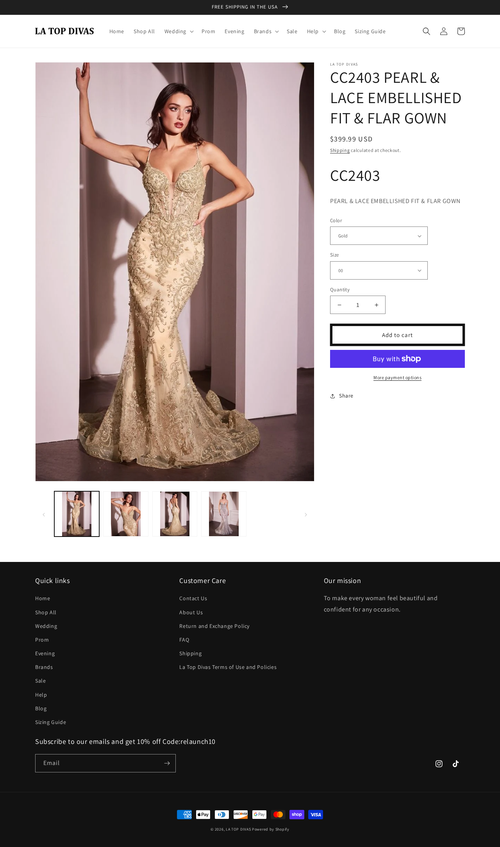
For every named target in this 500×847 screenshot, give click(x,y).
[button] (178, 31)
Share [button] (346, 395)
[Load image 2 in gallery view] (125, 513)
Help (41, 694)
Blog (40, 708)
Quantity (340, 289)
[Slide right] (305, 513)
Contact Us (193, 598)
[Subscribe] (166, 763)
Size (334, 254)
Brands (44, 666)
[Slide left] (43, 513)
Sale (40, 680)
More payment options (397, 377)
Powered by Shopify (270, 829)
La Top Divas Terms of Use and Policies (228, 666)
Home (42, 598)
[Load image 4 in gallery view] (223, 513)
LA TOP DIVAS (239, 829)
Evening (45, 653)
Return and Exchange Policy (214, 625)
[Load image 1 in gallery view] (76, 513)
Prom (42, 639)
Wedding (46, 625)
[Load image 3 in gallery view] (174, 513)
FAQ (184, 639)
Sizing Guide (50, 722)
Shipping (340, 150)
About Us (191, 612)
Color (336, 220)
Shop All (46, 612)
